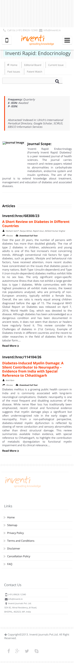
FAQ (9, 564)
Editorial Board (32, 65)
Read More (9, 346)
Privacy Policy (15, 533)
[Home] (22, 487)
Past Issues (13, 71)
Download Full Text (28, 235)
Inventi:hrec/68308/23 (20, 216)
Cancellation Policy (18, 556)
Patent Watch (34, 71)
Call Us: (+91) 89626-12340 (22, 30)
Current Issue (56, 65)
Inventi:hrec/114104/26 (21, 357)
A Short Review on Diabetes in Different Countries (36, 223)
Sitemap (12, 525)
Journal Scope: (39, 144)
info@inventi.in (52, 30)
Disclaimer (13, 548)
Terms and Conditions (20, 541)
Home (13, 65)
